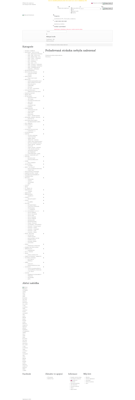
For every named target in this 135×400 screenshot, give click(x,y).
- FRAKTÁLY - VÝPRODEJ (33, 69)
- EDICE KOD (30, 114)
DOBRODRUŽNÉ (29, 108)
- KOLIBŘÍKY (30, 202)
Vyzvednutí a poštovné (76, 378)
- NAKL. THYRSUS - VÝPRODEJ (34, 64)
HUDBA (26, 161)
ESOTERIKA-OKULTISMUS (31, 120)
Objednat (34, 4)
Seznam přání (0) (76, 8)
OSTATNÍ (27, 273)
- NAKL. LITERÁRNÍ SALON (33, 67)
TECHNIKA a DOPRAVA (30, 257)
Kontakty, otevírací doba (76, 377)
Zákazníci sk (96, 3)
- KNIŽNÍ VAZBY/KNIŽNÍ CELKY (34, 81)
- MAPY (28, 183)
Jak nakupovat (74, 384)
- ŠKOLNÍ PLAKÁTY (31, 198)
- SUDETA (29, 180)
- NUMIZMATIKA (31, 250)
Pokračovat (48, 56)
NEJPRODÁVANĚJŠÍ (29, 70)
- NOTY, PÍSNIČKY (31, 162)
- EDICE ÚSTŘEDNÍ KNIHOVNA (34, 168)
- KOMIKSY (29, 106)
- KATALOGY (30, 263)
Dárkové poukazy (90, 381)
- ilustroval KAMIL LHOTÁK (33, 238)
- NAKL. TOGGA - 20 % (32, 59)
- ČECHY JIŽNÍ (30, 215)
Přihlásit (24, 3)
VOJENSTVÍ (27, 266)
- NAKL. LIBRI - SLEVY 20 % (33, 55)
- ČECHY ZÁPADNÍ (31, 212)
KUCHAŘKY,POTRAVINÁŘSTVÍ (32, 174)
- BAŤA (28, 279)
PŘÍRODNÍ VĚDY (29, 194)
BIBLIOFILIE (27, 79)
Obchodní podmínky (75, 383)
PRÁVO (26, 244)
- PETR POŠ (30, 146)
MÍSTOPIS (27, 177)
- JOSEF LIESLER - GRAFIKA (34, 147)
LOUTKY (27, 185)
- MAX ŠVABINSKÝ (31, 152)
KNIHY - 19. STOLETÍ (30, 167)
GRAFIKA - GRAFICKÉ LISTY (31, 155)
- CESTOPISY (30, 242)
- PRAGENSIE (30, 179)
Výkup (72, 387)
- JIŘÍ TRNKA (30, 99)
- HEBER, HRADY (31, 138)
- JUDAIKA (29, 191)
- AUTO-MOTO (30, 259)
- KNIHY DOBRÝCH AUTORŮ (34, 82)
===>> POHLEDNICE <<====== (32, 211)
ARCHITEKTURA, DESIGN (31, 72)
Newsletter (88, 380)
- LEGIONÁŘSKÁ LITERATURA (34, 269)
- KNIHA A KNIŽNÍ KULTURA (33, 265)
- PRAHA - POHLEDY (32, 223)
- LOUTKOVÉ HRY (31, 105)
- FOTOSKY (30, 126)
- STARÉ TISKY (30, 170)
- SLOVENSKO (30, 182)
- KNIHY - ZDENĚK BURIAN (33, 115)
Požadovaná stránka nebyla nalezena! (59, 44)
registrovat (31, 3)
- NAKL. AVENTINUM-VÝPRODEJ (34, 53)
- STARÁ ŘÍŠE (30, 85)
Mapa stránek (74, 389)
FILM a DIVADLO (29, 124)
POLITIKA (27, 203)
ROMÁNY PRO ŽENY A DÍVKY (32, 247)
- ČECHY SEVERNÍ (31, 217)
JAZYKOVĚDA (28, 164)
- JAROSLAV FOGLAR (32, 109)
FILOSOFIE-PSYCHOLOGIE (31, 129)
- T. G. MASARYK (31, 209)
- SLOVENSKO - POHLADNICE (34, 224)
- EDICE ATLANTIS (31, 84)
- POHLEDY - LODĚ (31, 230)
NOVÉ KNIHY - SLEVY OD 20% (32, 52)
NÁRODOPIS (28, 192)
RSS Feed (51, 378)
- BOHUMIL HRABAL (32, 241)
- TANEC (29, 127)
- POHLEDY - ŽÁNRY (32, 232)
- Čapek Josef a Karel (32, 78)
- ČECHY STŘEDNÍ (31, 218)
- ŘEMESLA (29, 260)
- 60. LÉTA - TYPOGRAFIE (33, 88)
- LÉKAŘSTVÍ (30, 195)
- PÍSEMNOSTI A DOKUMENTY (34, 274)
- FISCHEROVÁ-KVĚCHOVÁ (33, 100)
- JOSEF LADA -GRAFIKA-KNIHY (34, 141)
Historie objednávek (90, 378)
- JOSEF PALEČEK (31, 136)
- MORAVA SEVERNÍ (31, 221)
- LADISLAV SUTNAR (32, 73)
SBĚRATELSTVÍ (28, 248)
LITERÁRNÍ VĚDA (29, 176)
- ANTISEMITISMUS (31, 205)
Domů (48, 44)
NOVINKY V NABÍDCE (30, 50)
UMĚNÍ (26, 262)
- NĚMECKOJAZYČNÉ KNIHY (34, 91)
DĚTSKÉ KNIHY (28, 96)
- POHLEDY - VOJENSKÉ (33, 229)
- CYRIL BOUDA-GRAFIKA (33, 149)
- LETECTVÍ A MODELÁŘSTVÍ (34, 268)
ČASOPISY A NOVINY (30, 93)
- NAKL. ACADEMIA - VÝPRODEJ (34, 65)
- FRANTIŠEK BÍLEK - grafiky (33, 153)
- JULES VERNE (31, 111)
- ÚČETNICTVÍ (30, 118)
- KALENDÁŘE (30, 277)
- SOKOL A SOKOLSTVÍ (32, 254)
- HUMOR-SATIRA (31, 236)
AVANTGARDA (28, 76)
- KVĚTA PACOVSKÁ (31, 97)
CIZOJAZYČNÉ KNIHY (30, 90)
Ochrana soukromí (75, 386)
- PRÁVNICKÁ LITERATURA (33, 245)
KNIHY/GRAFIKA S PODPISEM (32, 171)
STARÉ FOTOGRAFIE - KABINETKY (33, 256)
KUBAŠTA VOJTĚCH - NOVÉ (31, 173)
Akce (87, 383)
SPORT (26, 253)
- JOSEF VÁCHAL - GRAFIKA (34, 144)
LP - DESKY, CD (28, 188)
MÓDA (26, 186)
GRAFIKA (27, 133)
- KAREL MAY (30, 112)
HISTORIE (27, 156)
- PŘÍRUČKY (30, 276)
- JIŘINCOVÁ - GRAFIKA (32, 140)
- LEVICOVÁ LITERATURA (33, 206)
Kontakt (100, 3)
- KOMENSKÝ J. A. (31, 130)
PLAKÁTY (27, 197)
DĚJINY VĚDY (28, 94)
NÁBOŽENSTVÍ (28, 189)
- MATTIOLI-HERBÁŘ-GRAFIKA (34, 143)
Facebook (50, 377)
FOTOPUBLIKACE (29, 132)
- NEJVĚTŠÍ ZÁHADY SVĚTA (33, 121)
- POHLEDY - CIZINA (32, 227)
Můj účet (88, 377)
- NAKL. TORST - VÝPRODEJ (34, 58)
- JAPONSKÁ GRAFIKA (32, 150)
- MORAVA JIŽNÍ (31, 220)
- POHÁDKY (30, 103)
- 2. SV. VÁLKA (30, 271)
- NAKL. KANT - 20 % (32, 62)
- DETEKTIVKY (30, 235)
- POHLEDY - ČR (34, 226)
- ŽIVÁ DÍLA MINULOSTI (32, 159)
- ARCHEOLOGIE (31, 158)
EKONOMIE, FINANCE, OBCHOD (32, 117)
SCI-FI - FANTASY (29, 251)
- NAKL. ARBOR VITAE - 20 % (34, 56)
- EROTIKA (29, 87)
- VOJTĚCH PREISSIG (32, 135)
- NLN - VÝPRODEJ (31, 61)
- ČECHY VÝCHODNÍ (32, 214)
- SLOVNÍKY (30, 165)
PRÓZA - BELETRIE (29, 233)
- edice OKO (30, 102)
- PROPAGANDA (31, 208)
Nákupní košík (28, 4)
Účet (23, 4)
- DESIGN (29, 75)
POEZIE (26, 200)
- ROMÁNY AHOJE (31, 239)
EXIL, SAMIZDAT (28, 123)
